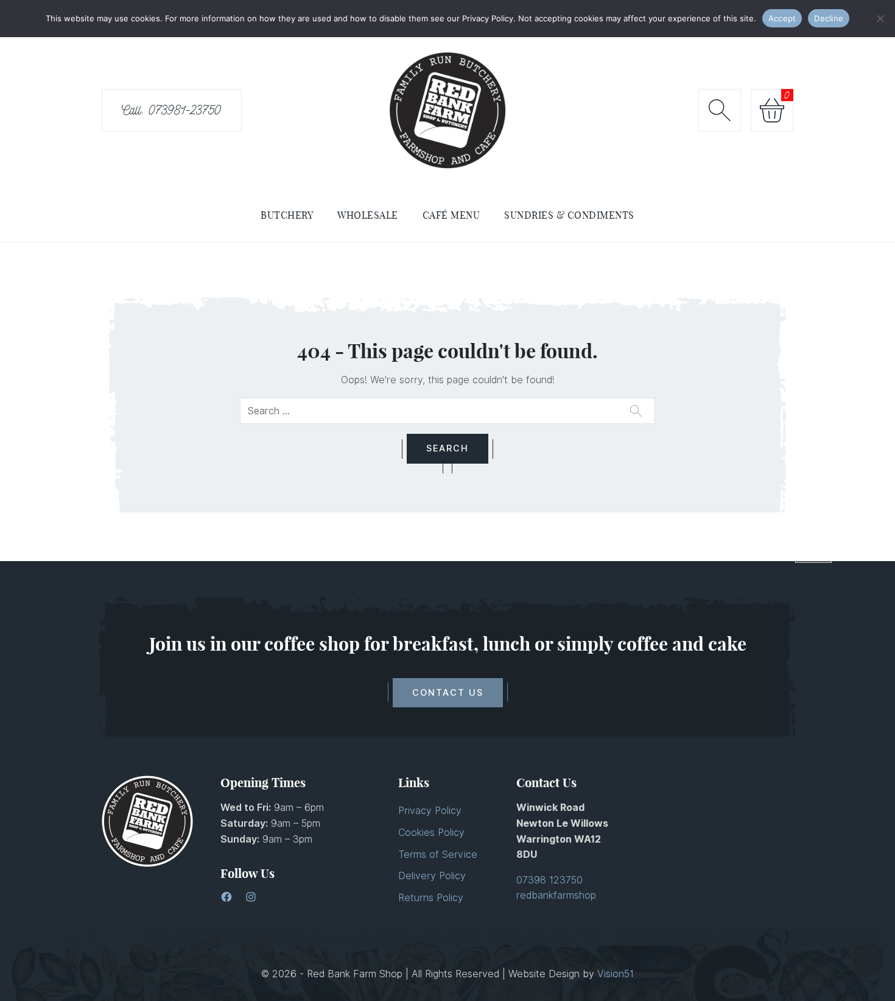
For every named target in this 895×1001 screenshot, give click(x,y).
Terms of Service (437, 854)
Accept (782, 18)
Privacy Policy (430, 810)
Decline (828, 18)
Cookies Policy (431, 832)
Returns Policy (430, 898)
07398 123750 (549, 880)
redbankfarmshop (556, 895)
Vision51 (615, 974)
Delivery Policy (432, 876)
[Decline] (880, 18)
